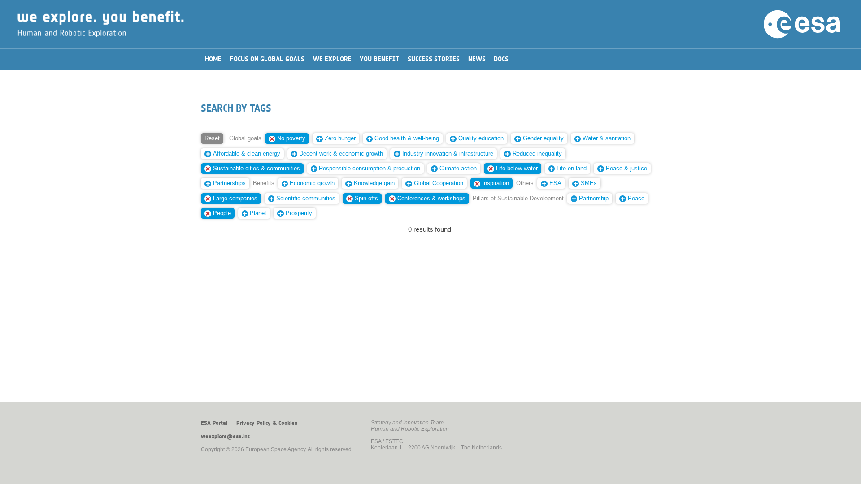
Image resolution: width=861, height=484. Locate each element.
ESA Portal (214, 423)
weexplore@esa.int (225, 436)
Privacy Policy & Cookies (266, 423)
